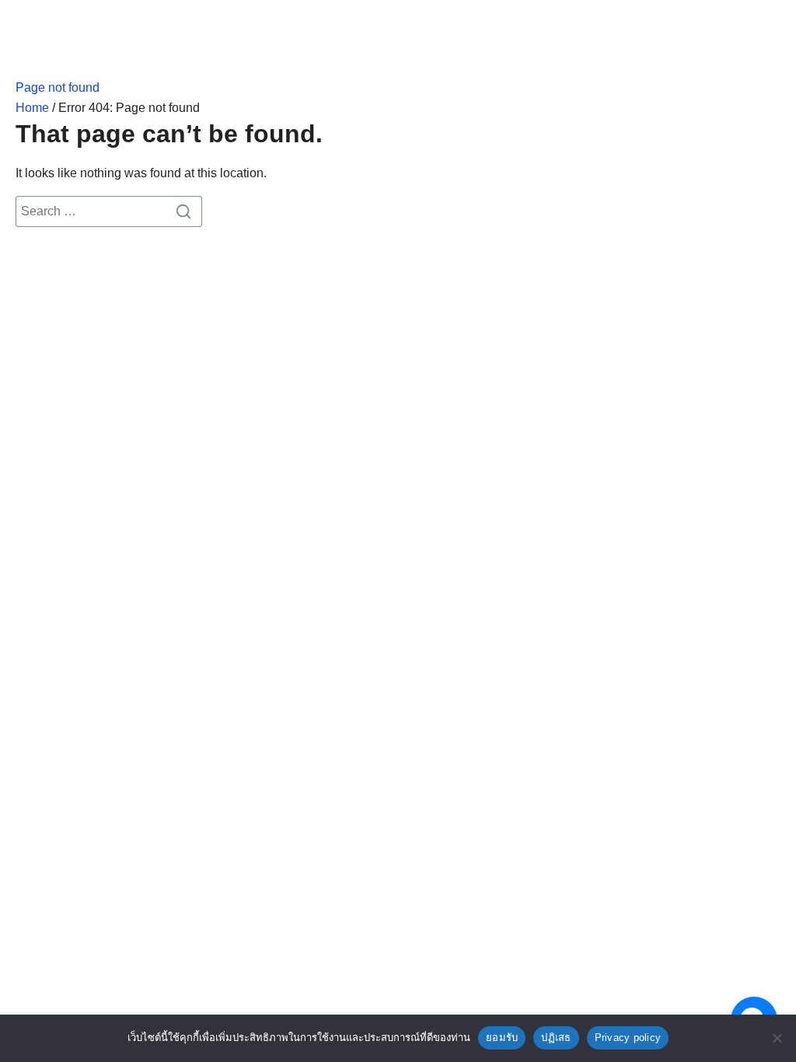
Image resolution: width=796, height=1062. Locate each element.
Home (32, 107)
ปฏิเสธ (556, 1037)
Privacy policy (628, 1037)
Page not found (58, 87)
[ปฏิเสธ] (776, 1038)
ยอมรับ (502, 1037)
